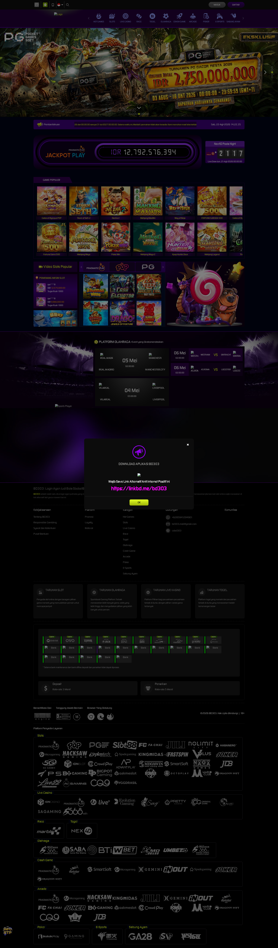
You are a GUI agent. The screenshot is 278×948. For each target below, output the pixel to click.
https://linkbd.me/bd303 (139, 488)
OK (139, 502)
